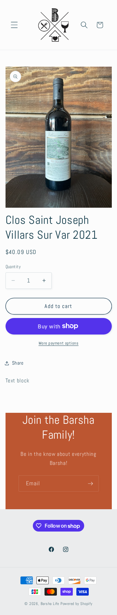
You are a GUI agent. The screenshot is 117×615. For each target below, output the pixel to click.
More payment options (59, 343)
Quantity (13, 266)
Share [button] (18, 363)
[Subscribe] (90, 483)
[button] (14, 25)
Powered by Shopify (76, 603)
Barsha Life (50, 603)
